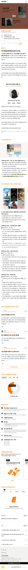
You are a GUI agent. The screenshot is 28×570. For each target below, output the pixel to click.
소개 (2, 43)
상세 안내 (20, 43)
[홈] (3, 1)
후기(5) (13, 43)
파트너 (5, 43)
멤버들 (16, 43)
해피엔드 (10, 154)
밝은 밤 (17, 154)
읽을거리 (9, 43)
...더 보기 (8, 323)
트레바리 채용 (3, 552)
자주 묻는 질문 (3, 549)
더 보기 (25, 515)
